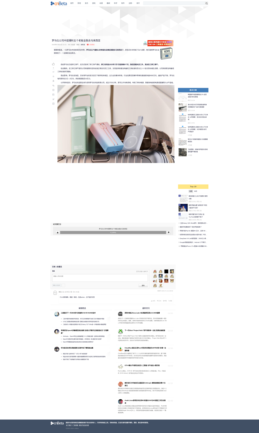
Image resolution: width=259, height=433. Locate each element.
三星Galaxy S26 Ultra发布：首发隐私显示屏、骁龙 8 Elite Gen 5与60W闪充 (204, 223)
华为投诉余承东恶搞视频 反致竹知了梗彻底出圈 (77, 348)
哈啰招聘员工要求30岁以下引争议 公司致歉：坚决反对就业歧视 (198, 117)
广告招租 (75, 425)
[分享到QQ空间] (53, 76)
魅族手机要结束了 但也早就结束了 (191, 227)
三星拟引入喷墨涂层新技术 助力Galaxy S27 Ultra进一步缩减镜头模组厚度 (84, 324)
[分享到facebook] (53, 94)
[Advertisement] (129, 21)
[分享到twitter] (53, 99)
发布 (143, 285)
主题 (130, 3)
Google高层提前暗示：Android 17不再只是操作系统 (196, 242)
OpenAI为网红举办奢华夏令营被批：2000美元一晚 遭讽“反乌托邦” (82, 339)
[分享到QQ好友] (53, 81)
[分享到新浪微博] (53, 72)
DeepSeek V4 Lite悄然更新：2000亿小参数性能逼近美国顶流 (199, 238)
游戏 (93, 3)
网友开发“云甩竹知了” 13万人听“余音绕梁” (75, 353)
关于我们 (69, 425)
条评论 (91, 44)
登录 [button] (53, 271)
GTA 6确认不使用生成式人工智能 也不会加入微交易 (142, 365)
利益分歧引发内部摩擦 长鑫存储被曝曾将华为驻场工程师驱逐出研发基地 (84, 356)
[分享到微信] (53, 85)
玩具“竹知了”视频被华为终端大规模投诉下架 (76, 359)
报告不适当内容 (84, 425)
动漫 (101, 3)
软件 (123, 3)
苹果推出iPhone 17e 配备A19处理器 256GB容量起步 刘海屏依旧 (201, 246)
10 (179, 246)
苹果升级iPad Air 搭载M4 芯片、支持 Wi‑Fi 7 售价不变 (197, 231)
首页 (72, 3)
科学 (115, 3)
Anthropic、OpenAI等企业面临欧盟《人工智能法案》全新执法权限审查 (84, 336)
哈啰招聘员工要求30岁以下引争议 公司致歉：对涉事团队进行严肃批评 (198, 129)
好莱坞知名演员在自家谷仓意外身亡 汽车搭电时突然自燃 (198, 234)
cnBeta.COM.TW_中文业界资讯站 (59, 3)
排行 (138, 3)
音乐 (86, 3)
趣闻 (108, 3)
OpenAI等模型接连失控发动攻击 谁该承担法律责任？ (78, 342)
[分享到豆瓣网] (53, 90)
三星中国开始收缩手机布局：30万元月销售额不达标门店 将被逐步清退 (83, 318)
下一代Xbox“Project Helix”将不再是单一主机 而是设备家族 (145, 330)
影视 (79, 3)
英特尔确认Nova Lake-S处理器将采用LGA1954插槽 (142, 313)
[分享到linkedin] (53, 103)
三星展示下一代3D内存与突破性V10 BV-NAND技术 (78, 313)
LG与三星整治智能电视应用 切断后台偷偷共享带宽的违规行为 (81, 321)
